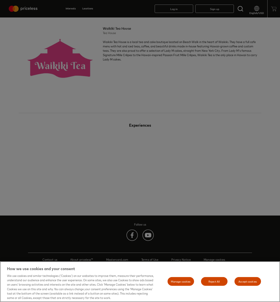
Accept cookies (247, 281)
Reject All (214, 281)
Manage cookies (181, 281)
